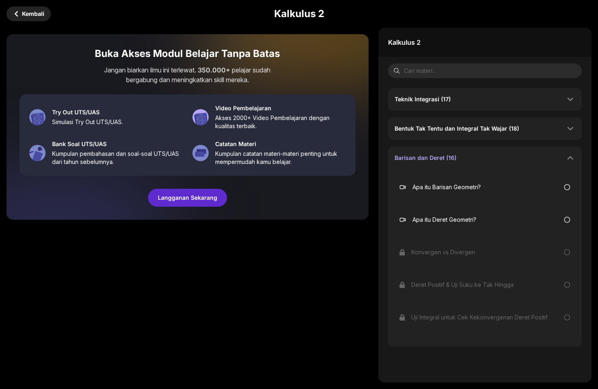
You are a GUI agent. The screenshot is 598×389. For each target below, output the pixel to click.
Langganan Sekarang (187, 197)
